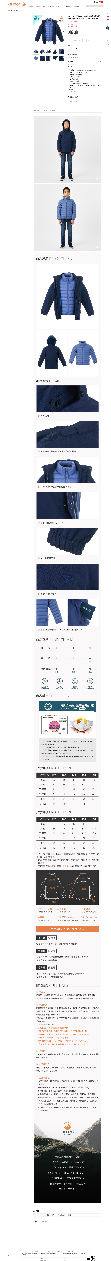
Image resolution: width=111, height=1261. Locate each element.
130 (75, 40)
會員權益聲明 (66, 1260)
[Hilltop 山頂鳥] (17, 4)
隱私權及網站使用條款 (44, 1260)
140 (80, 40)
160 (89, 40)
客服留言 (65, 1258)
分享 (71, 101)
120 (70, 40)
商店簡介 (42, 1258)
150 (84, 40)
